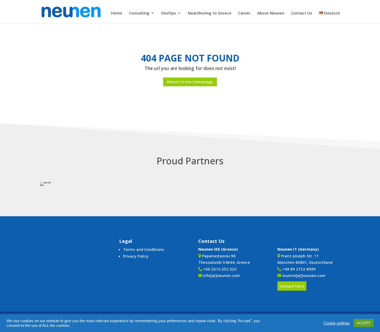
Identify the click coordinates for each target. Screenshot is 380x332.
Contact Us (301, 13)
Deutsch (331, 13)
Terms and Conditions (143, 249)
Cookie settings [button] (337, 323)
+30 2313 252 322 (220, 269)
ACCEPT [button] (363, 323)
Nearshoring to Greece (209, 13)
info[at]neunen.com (221, 275)
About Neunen (270, 13)
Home (116, 13)
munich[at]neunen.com (303, 275)
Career (244, 13)
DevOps (168, 13)
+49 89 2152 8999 (299, 269)
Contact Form (291, 286)
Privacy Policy (135, 256)
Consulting (139, 13)
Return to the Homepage (190, 81)
